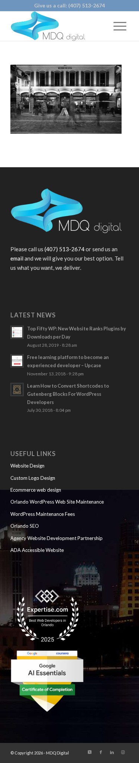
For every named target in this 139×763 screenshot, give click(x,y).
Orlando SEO (24, 526)
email (16, 258)
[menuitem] (120, 26)
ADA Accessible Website (37, 550)
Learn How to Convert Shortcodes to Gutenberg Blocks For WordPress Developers (68, 394)
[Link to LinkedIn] (112, 752)
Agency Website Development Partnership (56, 538)
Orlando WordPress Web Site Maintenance (57, 502)
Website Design (27, 466)
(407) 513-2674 (86, 5)
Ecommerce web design (35, 490)
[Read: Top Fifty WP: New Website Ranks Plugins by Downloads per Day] (17, 332)
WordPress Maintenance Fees (42, 514)
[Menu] (120, 26)
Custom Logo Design (32, 478)
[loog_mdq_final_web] (57, 26)
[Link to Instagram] (123, 752)
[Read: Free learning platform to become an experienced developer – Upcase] (17, 361)
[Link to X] (89, 752)
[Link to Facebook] (100, 752)
